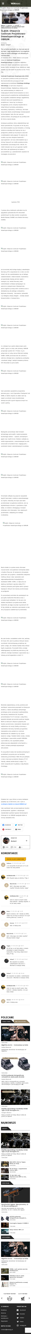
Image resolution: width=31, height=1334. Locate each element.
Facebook (22, 1310)
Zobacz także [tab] (6, 1021)
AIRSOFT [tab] (4, 1128)
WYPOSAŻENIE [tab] (6, 1237)
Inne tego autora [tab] (20, 1021)
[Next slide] (29, 1298)
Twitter (21, 1318)
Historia (3, 1313)
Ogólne (17, 25)
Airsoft (9, 25)
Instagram (22, 1325)
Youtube (22, 1314)
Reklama (4, 11)
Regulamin (4, 1321)
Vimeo (21, 1321)
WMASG (3, 25)
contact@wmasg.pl (7, 1329)
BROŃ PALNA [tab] (5, 1183)
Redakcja (4, 1310)
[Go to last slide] (2, 1298)
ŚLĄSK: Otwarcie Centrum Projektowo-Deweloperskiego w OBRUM (13, 27)
